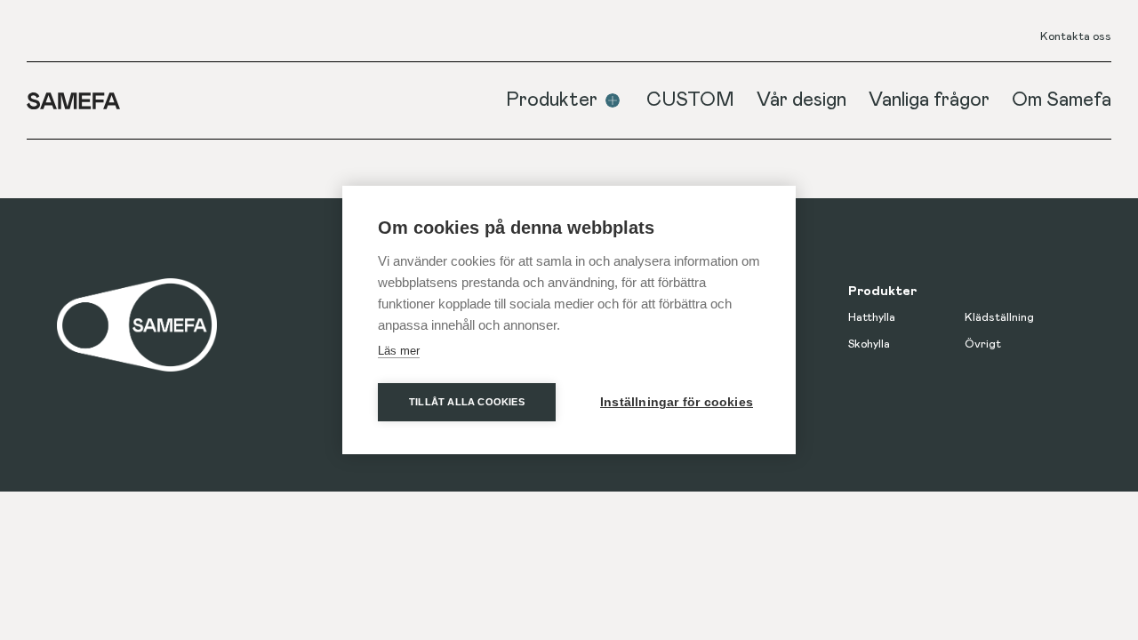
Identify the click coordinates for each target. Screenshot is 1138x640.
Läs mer (399, 350)
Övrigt (983, 344)
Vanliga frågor (929, 100)
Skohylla (869, 344)
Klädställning (999, 318)
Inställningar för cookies (676, 402)
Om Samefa (1061, 100)
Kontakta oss (1075, 37)
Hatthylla (871, 318)
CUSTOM (690, 100)
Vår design (801, 100)
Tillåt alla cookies (467, 401)
